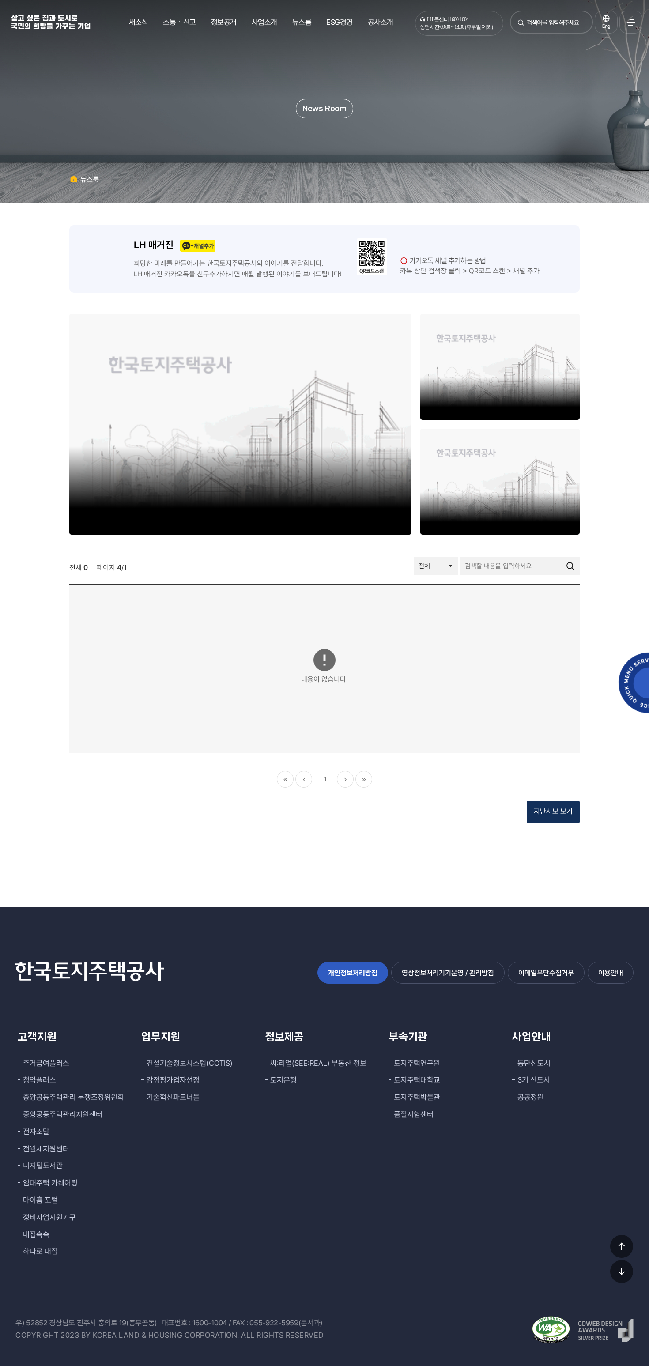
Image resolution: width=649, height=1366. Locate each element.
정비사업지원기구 (49, 1217)
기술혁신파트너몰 (173, 1097)
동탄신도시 (534, 1063)
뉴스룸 (302, 22)
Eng (606, 26)
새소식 (138, 22)
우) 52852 (31, 1322)
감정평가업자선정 (173, 1079)
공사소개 (380, 22)
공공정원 (530, 1097)
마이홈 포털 (40, 1200)
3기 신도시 (533, 1079)
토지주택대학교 (417, 1079)
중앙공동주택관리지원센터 (62, 1114)
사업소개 (264, 22)
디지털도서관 (43, 1165)
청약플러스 (39, 1079)
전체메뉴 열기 (630, 22)
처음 (285, 779)
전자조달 (36, 1131)
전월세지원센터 (46, 1148)
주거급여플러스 (46, 1063)
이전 (303, 779)
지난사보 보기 (553, 811)
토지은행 (283, 1079)
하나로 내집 (40, 1251)
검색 (570, 566)
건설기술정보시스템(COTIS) (190, 1063)
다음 (345, 779)
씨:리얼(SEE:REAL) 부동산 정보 (318, 1063)
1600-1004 (209, 1322)
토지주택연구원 (417, 1063)
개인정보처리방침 (352, 973)
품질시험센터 (414, 1114)
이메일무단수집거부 (546, 973)
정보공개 (224, 22)
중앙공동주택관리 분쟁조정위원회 (73, 1097)
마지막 (363, 779)
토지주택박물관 (417, 1097)
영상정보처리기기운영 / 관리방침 (448, 973)
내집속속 (36, 1234)
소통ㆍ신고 (179, 22)
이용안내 (610, 973)
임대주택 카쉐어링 (50, 1182)
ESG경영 (339, 22)
